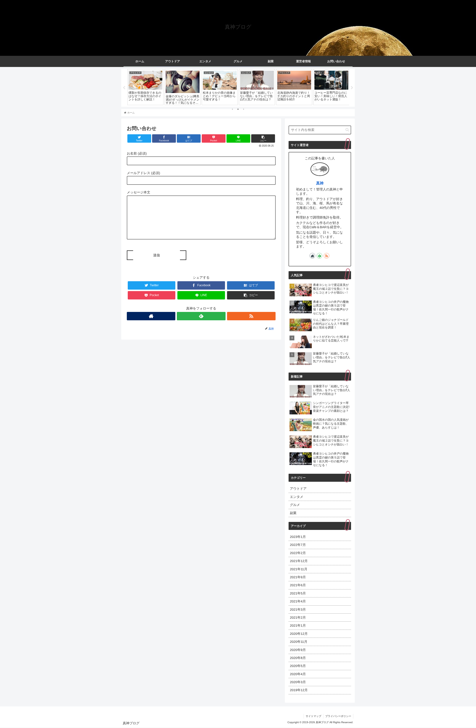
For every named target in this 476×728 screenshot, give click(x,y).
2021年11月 (298, 569)
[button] (347, 130)
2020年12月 (299, 634)
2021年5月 (298, 593)
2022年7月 (298, 545)
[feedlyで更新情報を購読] (201, 316)
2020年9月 (298, 650)
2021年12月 (299, 561)
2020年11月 (298, 642)
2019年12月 (299, 690)
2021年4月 (298, 601)
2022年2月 (298, 553)
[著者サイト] (151, 316)
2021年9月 (298, 577)
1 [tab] (232, 109)
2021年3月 (298, 609)
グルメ (295, 505)
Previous (124, 88)
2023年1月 (298, 537)
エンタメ (296, 497)
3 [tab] (243, 109)
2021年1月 (298, 625)
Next (352, 88)
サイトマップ (313, 716)
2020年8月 (298, 658)
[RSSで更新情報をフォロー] (251, 316)
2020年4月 (298, 674)
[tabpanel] (145, 87)
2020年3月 (298, 682)
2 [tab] (238, 109)
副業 (293, 513)
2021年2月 (298, 617)
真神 (320, 183)
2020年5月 (298, 666)
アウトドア (298, 488)
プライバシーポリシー (338, 716)
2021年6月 (298, 585)
